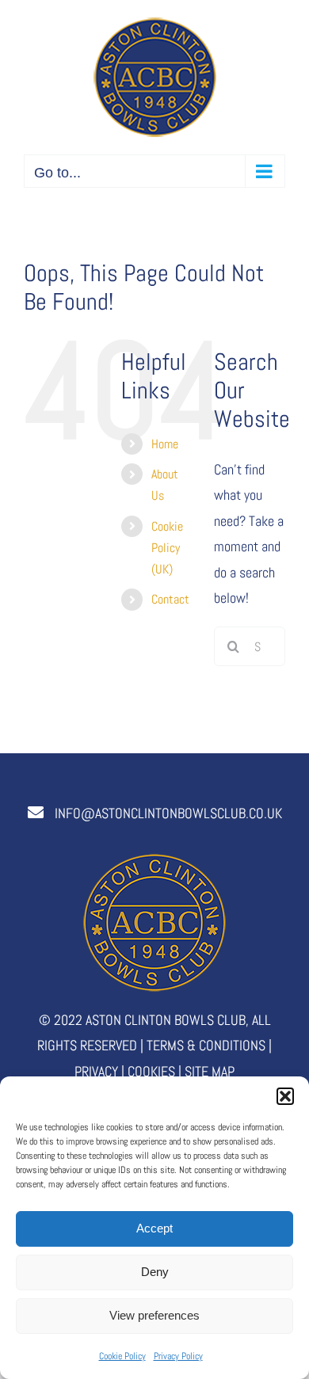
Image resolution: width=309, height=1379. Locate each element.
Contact (170, 599)
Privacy (96, 1071)
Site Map (210, 1071)
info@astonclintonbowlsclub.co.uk (168, 813)
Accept (154, 1228)
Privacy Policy (178, 1356)
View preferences (154, 1315)
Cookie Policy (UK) (167, 547)
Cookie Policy (122, 1356)
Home (164, 444)
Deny (155, 1271)
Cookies (151, 1071)
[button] (285, 1096)
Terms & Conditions (206, 1045)
